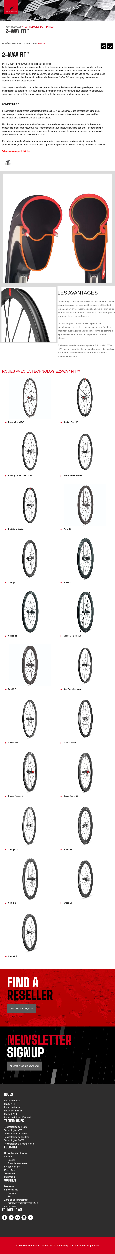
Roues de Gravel (12, 1107)
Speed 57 (68, 582)
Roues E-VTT (10, 1114)
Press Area (9, 1170)
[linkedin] (11, 1217)
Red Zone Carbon (16, 529)
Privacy (95, 1245)
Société (8, 1156)
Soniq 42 (12, 903)
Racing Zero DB (71, 422)
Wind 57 (12, 689)
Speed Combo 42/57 (73, 636)
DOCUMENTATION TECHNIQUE (23, 1203)
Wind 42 (67, 529)
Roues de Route (12, 1100)
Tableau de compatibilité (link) (16, 151)
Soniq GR (12, 956)
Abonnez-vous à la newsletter (24, 1066)
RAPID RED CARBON (73, 475)
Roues (8, 1094)
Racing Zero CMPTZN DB (20, 475)
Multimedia (9, 1177)
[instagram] (24, 1217)
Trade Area (9, 1173)
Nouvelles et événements (16, 1153)
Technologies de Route (15, 1127)
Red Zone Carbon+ (72, 689)
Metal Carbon (70, 743)
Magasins (9, 1186)
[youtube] (17, 1217)
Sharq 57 (68, 849)
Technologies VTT (13, 1130)
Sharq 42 (12, 582)
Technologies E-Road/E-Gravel (19, 1143)
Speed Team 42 (15, 796)
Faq (9, 1196)
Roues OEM (10, 1206)
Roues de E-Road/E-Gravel (17, 1117)
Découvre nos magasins (22, 1008)
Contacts (12, 1193)
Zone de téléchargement (16, 1199)
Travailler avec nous (17, 1163)
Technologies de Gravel (15, 1133)
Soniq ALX (13, 849)
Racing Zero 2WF (16, 422)
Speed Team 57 (71, 796)
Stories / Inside (12, 1166)
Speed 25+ (13, 743)
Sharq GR (68, 903)
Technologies (13, 27)
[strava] (30, 1217)
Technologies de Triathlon (16, 1137)
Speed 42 (12, 636)
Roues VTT (9, 1104)
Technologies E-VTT (14, 1140)
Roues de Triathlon (13, 1110)
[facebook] (4, 1217)
